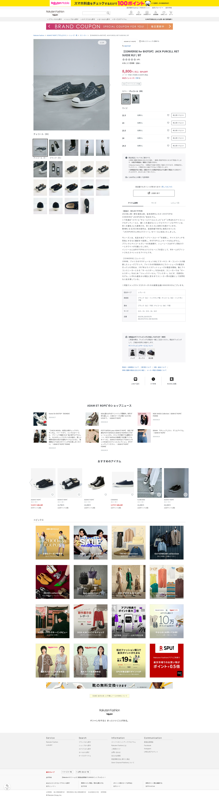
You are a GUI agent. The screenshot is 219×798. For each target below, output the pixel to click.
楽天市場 (169, 8)
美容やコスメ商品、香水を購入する (92, 783)
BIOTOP (127, 46)
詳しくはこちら (167, 187)
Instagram (147, 749)
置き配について (146, 367)
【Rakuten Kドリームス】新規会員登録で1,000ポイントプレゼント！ (83, 777)
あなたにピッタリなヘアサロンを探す (58, 783)
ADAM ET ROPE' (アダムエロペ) (57, 35)
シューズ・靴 (73, 35)
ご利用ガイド (116, 749)
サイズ (153, 203)
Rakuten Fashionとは (118, 745)
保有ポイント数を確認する (154, 783)
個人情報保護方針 (59, 792)
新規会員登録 (148, 742)
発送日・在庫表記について (130, 367)
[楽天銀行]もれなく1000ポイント (138, 8)
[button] (71, 85)
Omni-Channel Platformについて (122, 762)
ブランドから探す (85, 742)
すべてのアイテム (85, 756)
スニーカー (83, 35)
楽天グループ (156, 8)
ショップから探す (85, 745)
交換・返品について (160, 367)
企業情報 (49, 792)
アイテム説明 (133, 203)
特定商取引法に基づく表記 (120, 759)
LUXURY (49, 745)
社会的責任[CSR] (93, 792)
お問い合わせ (116, 752)
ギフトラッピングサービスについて (141, 346)
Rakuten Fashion (38, 35)
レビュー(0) (175, 203)
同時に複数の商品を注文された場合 (133, 370)
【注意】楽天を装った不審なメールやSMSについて (109, 696)
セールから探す (84, 752)
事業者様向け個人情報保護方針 (76, 792)
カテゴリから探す (85, 749)
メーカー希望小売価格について (157, 370)
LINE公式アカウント (151, 752)
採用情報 (103, 792)
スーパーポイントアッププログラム (123, 742)
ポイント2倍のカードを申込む (122, 783)
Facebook (147, 745)
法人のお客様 (116, 756)
